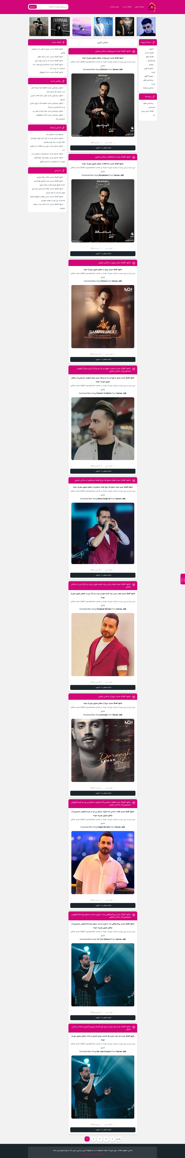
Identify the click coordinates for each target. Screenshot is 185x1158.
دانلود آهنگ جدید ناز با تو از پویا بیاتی (49, 60)
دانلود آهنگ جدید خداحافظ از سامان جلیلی (113, 157)
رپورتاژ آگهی (148, 76)
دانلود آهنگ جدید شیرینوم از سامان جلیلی (113, 51)
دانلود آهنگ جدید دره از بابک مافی (50, 57)
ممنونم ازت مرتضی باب (54, 134)
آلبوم (151, 49)
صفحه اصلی (139, 7)
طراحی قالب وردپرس (95, 1154)
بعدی (119, 1139)
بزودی (151, 64)
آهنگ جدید (127, 7)
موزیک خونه (107, 62)
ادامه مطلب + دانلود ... (102, 148)
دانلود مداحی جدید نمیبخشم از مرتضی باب (47, 154)
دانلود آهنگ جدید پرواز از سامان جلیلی (114, 262)
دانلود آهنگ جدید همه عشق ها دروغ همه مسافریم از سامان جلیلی (103, 480)
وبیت (84, 1154)
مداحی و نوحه (148, 88)
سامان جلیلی (102, 42)
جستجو (32, 7)
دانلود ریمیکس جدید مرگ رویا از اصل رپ (48, 111)
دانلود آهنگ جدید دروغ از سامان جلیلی (114, 696)
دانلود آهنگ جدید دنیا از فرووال (51, 72)
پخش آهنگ (114, 7)
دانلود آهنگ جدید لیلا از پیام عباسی (50, 177)
